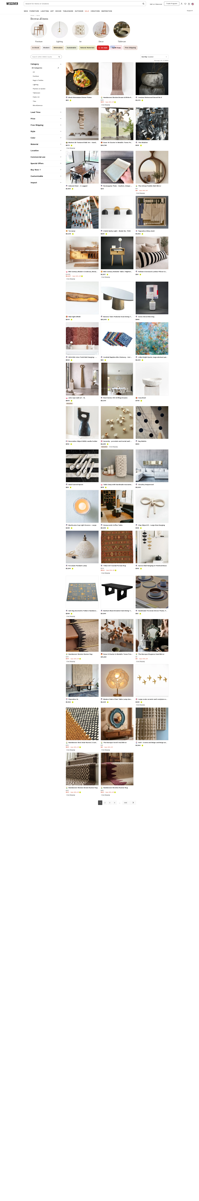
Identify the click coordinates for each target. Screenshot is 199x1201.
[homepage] (13, 3)
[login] (181, 3)
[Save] (96, 65)
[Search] (59, 56)
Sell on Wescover (156, 4)
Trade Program (171, 3)
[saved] (185, 4)
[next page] (132, 803)
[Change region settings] (193, 4)
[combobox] (85, 3)
